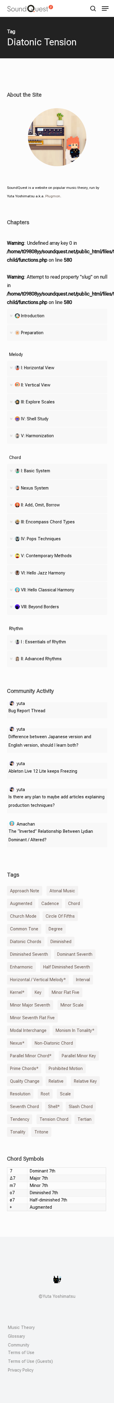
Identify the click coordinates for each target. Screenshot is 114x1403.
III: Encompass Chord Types (48, 522)
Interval (83, 979)
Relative (56, 1081)
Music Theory (21, 1327)
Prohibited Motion (66, 1068)
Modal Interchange (28, 1030)
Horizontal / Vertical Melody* (38, 979)
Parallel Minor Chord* (30, 1056)
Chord (74, 903)
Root (45, 1094)
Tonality (17, 1132)
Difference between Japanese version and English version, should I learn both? (50, 741)
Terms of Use (21, 1352)
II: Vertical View (35, 385)
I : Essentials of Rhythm (43, 642)
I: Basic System (35, 471)
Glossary (16, 1336)
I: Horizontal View (37, 368)
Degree (56, 929)
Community (18, 1345)
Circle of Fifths (60, 916)
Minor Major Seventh (30, 1005)
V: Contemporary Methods (46, 556)
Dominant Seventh (74, 954)
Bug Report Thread (27, 711)
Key (38, 992)
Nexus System (35, 488)
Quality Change (25, 1081)
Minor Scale (72, 1005)
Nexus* (17, 1043)
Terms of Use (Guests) (30, 1361)
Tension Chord (54, 1119)
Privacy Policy (20, 1370)
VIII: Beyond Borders (40, 607)
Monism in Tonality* (75, 1030)
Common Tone (24, 929)
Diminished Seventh (29, 954)
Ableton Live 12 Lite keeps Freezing (43, 771)
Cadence (50, 903)
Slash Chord (81, 1106)
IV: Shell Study (34, 419)
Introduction (32, 316)
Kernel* (17, 992)
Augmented (21, 903)
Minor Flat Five (65, 992)
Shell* (54, 1106)
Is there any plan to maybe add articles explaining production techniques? (57, 801)
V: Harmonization (37, 436)
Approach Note (24, 891)
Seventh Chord (24, 1106)
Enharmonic (21, 967)
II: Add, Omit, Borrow (40, 505)
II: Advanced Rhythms (41, 659)
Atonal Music (62, 891)
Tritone (41, 1132)
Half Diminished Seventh (66, 967)
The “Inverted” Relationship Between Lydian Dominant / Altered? (51, 835)
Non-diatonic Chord (54, 1043)
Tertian (85, 1119)
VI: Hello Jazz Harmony (43, 573)
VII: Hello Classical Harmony (47, 590)
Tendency (19, 1119)
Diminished (60, 941)
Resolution (20, 1094)
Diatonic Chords (25, 941)
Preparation (32, 333)
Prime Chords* (24, 1068)
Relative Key (85, 1081)
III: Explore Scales (38, 402)
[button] (105, 8)
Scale (65, 1094)
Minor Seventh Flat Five (32, 1018)
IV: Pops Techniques (41, 539)
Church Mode (23, 916)
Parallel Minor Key (79, 1056)
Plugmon (52, 196)
